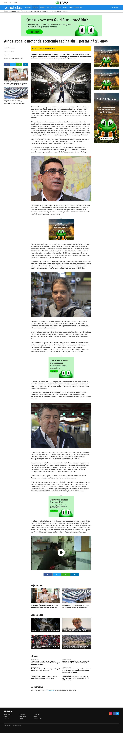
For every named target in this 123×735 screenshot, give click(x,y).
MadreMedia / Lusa (9, 48)
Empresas (6, 58)
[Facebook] (114, 713)
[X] (117, 713)
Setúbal (22, 58)
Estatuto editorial (17, 725)
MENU (5, 2)
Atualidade (6, 81)
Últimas (34, 656)
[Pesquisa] (112, 7)
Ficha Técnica (7, 725)
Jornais (14, 2)
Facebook (51, 690)
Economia (6, 55)
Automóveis (16, 58)
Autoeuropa (11, 58)
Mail (10, 2)
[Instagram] (110, 713)
